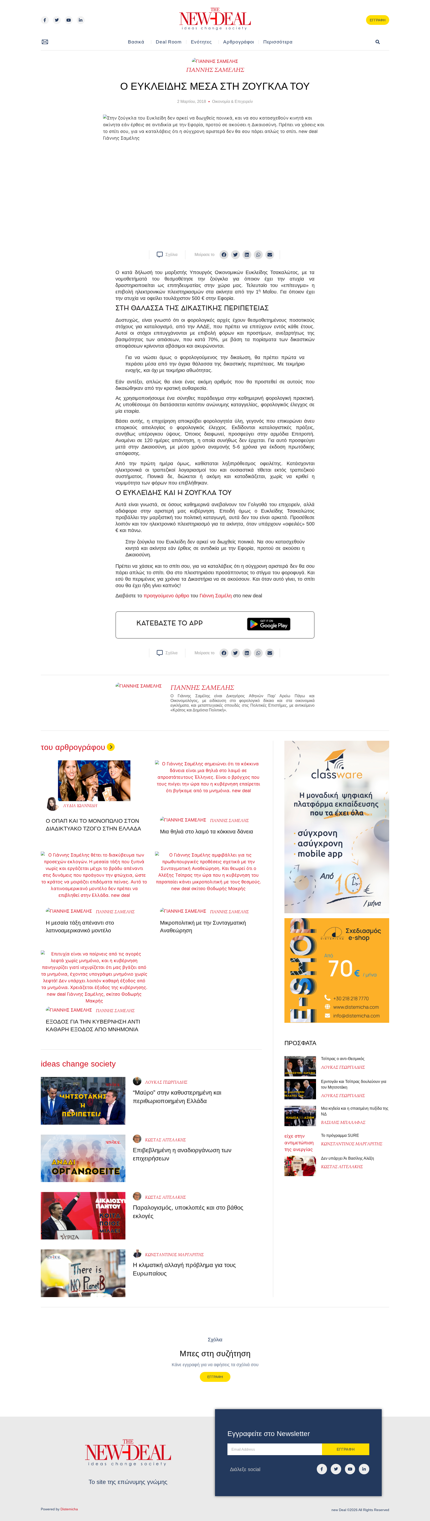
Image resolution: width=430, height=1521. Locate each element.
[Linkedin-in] (81, 20)
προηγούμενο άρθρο (166, 595)
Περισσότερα (278, 41)
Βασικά (136, 41)
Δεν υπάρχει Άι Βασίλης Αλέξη (347, 1158)
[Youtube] (69, 20)
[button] (377, 42)
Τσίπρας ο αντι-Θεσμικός (343, 1059)
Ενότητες (201, 41)
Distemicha (69, 1509)
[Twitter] (57, 20)
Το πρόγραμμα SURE (340, 1135)
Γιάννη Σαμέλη (216, 595)
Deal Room (168, 41)
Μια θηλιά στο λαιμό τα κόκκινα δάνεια (206, 831)
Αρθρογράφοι (238, 41)
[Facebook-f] (45, 20)
